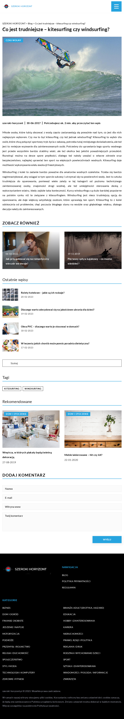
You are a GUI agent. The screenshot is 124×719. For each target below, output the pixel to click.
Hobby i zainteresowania (79, 620)
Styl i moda (9, 666)
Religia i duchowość (15, 653)
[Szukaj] (6, 363)
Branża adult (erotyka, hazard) (83, 607)
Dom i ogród (10, 614)
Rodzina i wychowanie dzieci (81, 653)
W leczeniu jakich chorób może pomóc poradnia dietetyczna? (55, 343)
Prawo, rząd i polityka (77, 640)
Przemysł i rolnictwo (16, 646)
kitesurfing (11, 388)
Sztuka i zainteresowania (79, 666)
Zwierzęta (69, 679)
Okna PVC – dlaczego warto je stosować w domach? (50, 326)
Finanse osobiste (12, 620)
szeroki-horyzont (12, 123)
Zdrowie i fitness (13, 679)
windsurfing (33, 388)
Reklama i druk (73, 646)
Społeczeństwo (12, 659)
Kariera (68, 627)
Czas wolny (13, 40)
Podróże (8, 640)
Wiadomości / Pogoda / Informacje (85, 672)
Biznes (6, 607)
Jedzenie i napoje (13, 627)
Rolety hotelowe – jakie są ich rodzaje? (42, 292)
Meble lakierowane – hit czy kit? (83, 454)
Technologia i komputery (18, 672)
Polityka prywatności (76, 581)
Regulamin (69, 587)
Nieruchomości (73, 633)
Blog (65, 575)
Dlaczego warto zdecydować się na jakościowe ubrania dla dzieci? (57, 309)
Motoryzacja (11, 633)
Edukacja (69, 614)
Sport (67, 659)
